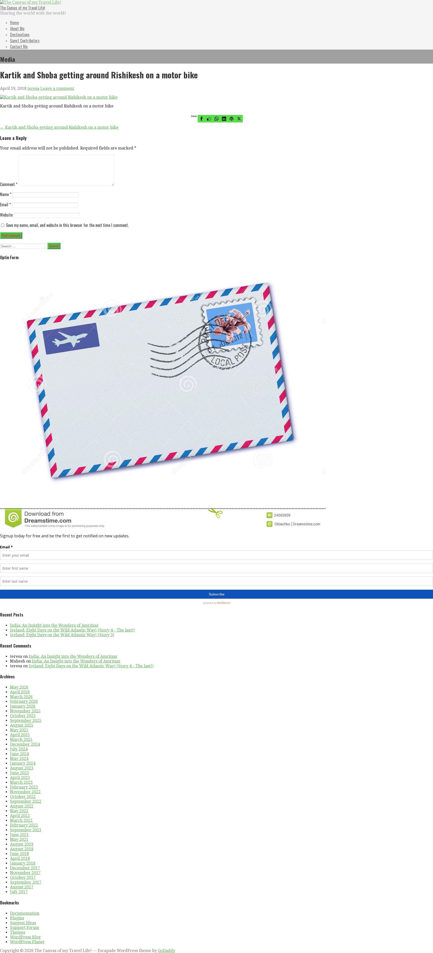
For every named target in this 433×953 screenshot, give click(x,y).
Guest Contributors (25, 41)
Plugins (17, 918)
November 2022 (25, 791)
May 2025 (19, 730)
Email (5, 205)
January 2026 (22, 706)
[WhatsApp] (216, 118)
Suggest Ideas (23, 922)
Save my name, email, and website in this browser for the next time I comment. (67, 225)
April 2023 (20, 777)
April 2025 (20, 734)
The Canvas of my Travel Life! (22, 8)
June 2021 (19, 834)
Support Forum (24, 927)
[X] (239, 118)
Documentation (24, 913)
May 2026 (19, 687)
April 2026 (20, 692)
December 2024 (25, 744)
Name (5, 194)
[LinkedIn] (224, 118)
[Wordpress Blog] (231, 118)
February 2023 (24, 787)
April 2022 (20, 815)
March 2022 (21, 820)
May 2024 (19, 758)
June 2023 (19, 772)
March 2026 (21, 696)
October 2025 (23, 715)
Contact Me (19, 47)
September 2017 (25, 882)
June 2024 (19, 753)
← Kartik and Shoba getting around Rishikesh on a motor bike (59, 127)
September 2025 (25, 720)
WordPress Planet (27, 941)
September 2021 (25, 830)
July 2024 (19, 749)
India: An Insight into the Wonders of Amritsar (54, 625)
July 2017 (19, 891)
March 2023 (21, 782)
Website (6, 215)
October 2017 (23, 877)
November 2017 (25, 872)
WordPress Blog (25, 937)
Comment (8, 184)
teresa (33, 88)
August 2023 (21, 768)
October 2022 (23, 796)
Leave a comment (57, 88)
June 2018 (19, 853)
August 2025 (21, 725)
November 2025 (25, 711)
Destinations (20, 35)
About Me (17, 29)
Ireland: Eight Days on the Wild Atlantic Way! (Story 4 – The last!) (72, 630)
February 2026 (24, 701)
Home (14, 23)
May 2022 (19, 811)
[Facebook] (201, 118)
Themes (17, 932)
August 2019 (21, 844)
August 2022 (21, 806)
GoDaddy (166, 950)
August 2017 (21, 887)
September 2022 (25, 801)
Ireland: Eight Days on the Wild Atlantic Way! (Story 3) (62, 634)
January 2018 (22, 863)
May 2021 (19, 839)
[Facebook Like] (209, 118)
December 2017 (25, 868)
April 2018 (20, 858)
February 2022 (24, 825)
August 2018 (21, 849)
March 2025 (21, 739)
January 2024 (22, 763)
